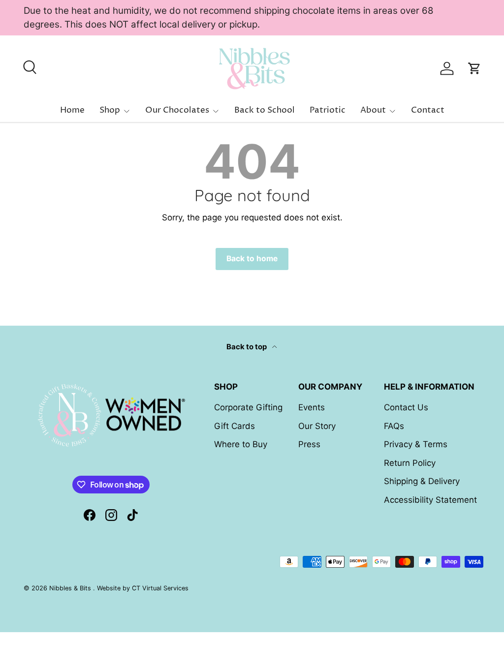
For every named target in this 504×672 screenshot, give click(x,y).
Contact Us (406, 407)
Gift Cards (234, 426)
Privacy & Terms (415, 444)
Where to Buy (240, 444)
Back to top (247, 346)
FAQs (394, 426)
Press (309, 444)
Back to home (252, 258)
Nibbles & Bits (71, 588)
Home (72, 110)
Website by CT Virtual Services (143, 588)
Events (311, 407)
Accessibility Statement (430, 500)
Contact (427, 110)
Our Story (317, 426)
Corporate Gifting (248, 407)
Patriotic (328, 110)
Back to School (264, 110)
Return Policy (410, 463)
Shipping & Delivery (422, 481)
